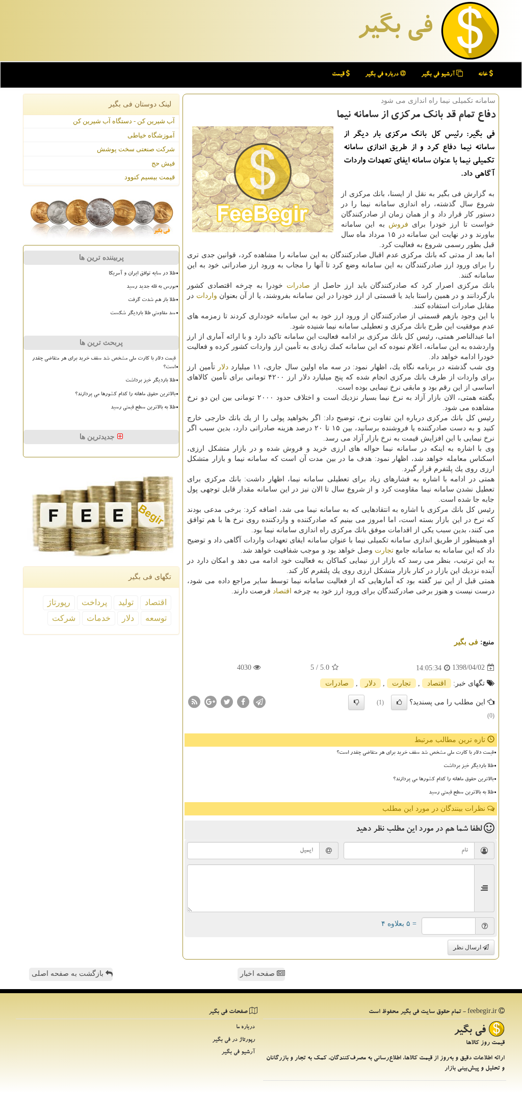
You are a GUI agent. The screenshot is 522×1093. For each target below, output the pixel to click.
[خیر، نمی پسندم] (356, 702)
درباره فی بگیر (382, 74)
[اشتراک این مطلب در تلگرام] (259, 701)
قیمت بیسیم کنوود (149, 177)
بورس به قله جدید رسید (150, 287)
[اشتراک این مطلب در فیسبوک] (243, 701)
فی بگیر (394, 29)
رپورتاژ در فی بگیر (233, 1040)
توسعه (156, 618)
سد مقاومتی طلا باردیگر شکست (142, 314)
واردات (206, 295)
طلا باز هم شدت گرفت (151, 300)
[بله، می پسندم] (399, 702)
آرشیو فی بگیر (438, 74)
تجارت (384, 550)
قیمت (339, 74)
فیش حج (163, 163)
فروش (398, 224)
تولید (126, 602)
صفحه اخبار (258, 973)
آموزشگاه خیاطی (151, 135)
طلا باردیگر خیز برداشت (468, 766)
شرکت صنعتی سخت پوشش (136, 149)
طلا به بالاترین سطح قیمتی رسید (461, 793)
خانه (483, 74)
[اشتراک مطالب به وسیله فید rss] (194, 701)
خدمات (99, 618)
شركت (63, 618)
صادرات (298, 285)
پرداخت (94, 602)
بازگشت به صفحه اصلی (69, 973)
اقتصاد (282, 591)
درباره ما (245, 1027)
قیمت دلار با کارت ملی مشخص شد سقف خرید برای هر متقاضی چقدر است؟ (414, 753)
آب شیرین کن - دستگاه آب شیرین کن (124, 121)
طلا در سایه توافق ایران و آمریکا (142, 274)
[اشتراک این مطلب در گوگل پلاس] (210, 701)
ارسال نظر (468, 947)
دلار (223, 367)
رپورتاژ (58, 602)
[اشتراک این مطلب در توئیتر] (227, 701)
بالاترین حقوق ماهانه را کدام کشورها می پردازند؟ (443, 780)
